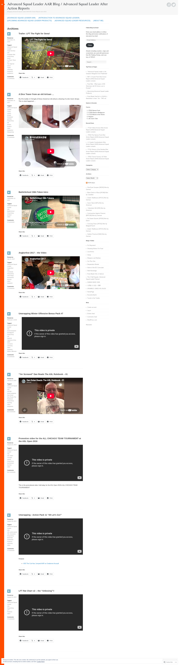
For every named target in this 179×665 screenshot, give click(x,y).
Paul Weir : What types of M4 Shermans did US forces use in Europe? (95, 86)
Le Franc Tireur (11, 60)
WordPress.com (92, 320)
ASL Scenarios (11, 534)
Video (9, 35)
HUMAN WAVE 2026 (93, 282)
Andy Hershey (11, 51)
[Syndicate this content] (86, 182)
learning (9, 402)
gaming (9, 119)
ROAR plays (91, 182)
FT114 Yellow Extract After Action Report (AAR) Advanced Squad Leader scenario (97, 130)
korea (8, 58)
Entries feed (91, 313)
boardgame (10, 332)
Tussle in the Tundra (93, 298)
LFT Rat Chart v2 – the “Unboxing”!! (36, 591)
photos (9, 124)
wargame (10, 283)
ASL (8, 52)
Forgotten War (11, 54)
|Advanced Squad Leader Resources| (72, 21)
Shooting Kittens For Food (95, 248)
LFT (8, 62)
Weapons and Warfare (94, 258)
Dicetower (10, 117)
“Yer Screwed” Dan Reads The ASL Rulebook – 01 (43, 374)
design (9, 115)
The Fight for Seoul (10, 64)
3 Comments (10, 550)
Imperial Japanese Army (11, 339)
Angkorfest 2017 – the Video (32, 253)
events (9, 459)
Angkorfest (10, 268)
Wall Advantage (92, 270)
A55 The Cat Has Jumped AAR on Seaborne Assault (41, 563)
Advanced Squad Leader (12, 48)
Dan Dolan (10, 395)
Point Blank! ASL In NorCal (95, 274)
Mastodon (89, 324)
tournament (10, 277)
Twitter (174, 5)
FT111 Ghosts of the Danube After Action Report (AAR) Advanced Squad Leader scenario (97, 151)
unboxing (10, 69)
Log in (89, 310)
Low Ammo (90, 251)
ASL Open (10, 455)
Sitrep (89, 255)
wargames (10, 73)
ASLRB (9, 391)
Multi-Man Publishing (10, 538)
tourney (9, 279)
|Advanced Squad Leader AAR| (21, 18)
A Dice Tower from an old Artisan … (36, 94)
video (8, 128)
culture (9, 113)
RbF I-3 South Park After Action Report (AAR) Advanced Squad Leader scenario (96, 79)
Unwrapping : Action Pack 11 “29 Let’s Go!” (40, 515)
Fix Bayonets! (91, 245)
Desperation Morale (93, 264)
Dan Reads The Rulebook (11, 398)
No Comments (11, 412)
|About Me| (98, 21)
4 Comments (10, 222)
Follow (90, 45)
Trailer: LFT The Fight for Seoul (34, 33)
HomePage (90, 292)
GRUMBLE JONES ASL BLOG (96, 288)
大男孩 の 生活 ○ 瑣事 (94, 285)
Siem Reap (10, 275)
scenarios (10, 344)
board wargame (11, 331)
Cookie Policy (41, 661)
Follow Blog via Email (92, 27)
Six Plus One (91, 261)
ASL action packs (12, 532)
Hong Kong (10, 56)
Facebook (169, 5)
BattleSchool (10, 211)
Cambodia (10, 272)
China (9, 111)
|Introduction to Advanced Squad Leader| (59, 18)
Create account (91, 307)
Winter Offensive (11, 351)
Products (9, 541)
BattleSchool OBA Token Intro (33, 192)
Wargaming (10, 132)
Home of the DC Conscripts (95, 267)
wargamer (10, 71)
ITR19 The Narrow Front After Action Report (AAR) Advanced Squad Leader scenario (97, 137)
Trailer (9, 67)
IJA (8, 336)
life (8, 122)
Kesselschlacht (92, 295)
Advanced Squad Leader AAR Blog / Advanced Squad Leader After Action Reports (57, 5)
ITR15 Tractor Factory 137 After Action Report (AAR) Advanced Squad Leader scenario (97, 159)
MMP (8, 342)
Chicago (9, 457)
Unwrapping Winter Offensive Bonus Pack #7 (41, 313)
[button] (30, 116)
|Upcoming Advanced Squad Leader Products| (29, 21)
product (9, 126)
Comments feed (92, 317)
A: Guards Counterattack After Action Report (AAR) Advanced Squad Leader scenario (97, 144)
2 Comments (10, 78)
